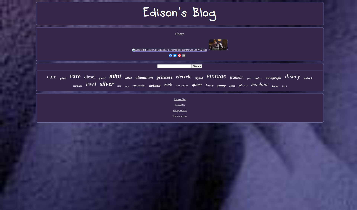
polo (249, 78)
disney (292, 76)
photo (243, 85)
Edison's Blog (180, 99)
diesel (90, 77)
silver (107, 83)
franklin (237, 77)
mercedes (182, 85)
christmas (154, 85)
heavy (210, 85)
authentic (308, 78)
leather (275, 86)
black (284, 86)
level (91, 84)
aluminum (144, 77)
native (258, 78)
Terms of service (180, 116)
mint (115, 76)
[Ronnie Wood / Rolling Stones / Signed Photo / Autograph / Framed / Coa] (218, 50)
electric (183, 77)
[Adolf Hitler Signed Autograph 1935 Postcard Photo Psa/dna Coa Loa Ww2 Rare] (169, 50)
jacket (102, 78)
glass (63, 78)
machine (259, 84)
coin (52, 77)
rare (75, 76)
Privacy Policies (180, 110)
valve (128, 78)
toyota (127, 86)
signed (199, 78)
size (119, 85)
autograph (273, 78)
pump (221, 85)
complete (77, 85)
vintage (216, 76)
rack (168, 84)
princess (164, 77)
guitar (197, 85)
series (232, 85)
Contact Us (180, 105)
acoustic (139, 85)
